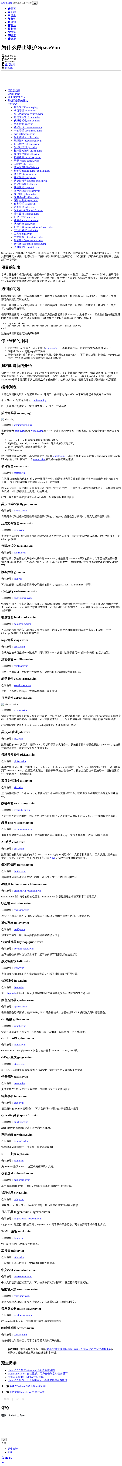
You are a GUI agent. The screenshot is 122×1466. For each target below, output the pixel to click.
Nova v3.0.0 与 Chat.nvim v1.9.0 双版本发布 (31, 1370)
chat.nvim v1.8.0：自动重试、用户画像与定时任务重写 (38, 1373)
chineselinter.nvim (23, 1276)
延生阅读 (13, 1448)
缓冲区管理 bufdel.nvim (26, 167)
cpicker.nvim (20, 1006)
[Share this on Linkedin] (17, 1399)
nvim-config (51, 348)
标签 (13, 18)
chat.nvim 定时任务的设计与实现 (26, 1377)
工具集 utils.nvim (23, 233)
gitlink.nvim (20, 1026)
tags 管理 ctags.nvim (24, 134)
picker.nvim (20, 761)
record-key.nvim (22, 810)
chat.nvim (19, 848)
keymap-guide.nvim (24, 948)
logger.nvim (20, 1218)
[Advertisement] (61, 79)
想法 (13, 25)
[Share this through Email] (22, 1399)
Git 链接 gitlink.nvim (25, 194)
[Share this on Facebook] (12, 1399)
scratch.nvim (20, 1334)
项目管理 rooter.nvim (25, 110)
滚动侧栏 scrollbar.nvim (26, 137)
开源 (13, 22)
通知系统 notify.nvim (25, 177)
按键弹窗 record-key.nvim (27, 157)
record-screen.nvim (23, 829)
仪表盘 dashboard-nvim (26, 220)
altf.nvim (18, 787)
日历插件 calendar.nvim (26, 144)
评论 (10, 1452)
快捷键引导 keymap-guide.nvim (30, 180)
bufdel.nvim (20, 871)
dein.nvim (20, 430)
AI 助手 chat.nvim (23, 164)
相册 (13, 28)
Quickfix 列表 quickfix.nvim (28, 210)
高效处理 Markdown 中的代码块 (27, 1392)
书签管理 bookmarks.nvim (28, 130)
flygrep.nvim (20, 510)
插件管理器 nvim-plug (26, 107)
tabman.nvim (34, 890)
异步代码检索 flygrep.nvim (28, 114)
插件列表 (13, 104)
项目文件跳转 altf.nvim (26, 154)
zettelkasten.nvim (22, 685)
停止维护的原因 (16, 97)
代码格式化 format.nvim (27, 120)
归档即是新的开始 (18, 100)
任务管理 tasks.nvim (24, 203)
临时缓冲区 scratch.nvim (27, 247)
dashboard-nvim (22, 1180)
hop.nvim (19, 987)
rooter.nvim (19, 472)
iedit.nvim (19, 968)
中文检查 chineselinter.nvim (28, 237)
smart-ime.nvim (22, 1296)
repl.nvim (19, 1160)
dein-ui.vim (39, 459)
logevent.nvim (35, 1218)
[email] (6, 1457)
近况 (13, 38)
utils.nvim (19, 1257)
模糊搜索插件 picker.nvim (28, 150)
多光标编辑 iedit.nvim (25, 184)
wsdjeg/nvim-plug (23, 425)
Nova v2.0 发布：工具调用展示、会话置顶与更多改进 (37, 1380)
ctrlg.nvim (19, 1199)
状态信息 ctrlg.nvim (24, 223)
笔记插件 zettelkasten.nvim (28, 140)
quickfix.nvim (21, 1122)
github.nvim (20, 1044)
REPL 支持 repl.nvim (25, 217)
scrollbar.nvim (21, 666)
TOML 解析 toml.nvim (26, 230)
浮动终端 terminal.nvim (26, 213)
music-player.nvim (23, 1315)
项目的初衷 (14, 90)
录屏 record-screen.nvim (26, 160)
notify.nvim (19, 929)
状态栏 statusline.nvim (25, 174)
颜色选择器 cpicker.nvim (27, 190)
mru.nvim (19, 530)
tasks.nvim (19, 1083)
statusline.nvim (21, 910)
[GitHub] (2, 1457)
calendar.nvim (20, 710)
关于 (13, 35)
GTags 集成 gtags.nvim (26, 200)
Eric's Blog (6, 2)
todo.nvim (19, 1102)
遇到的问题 (14, 93)
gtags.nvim (19, 1064)
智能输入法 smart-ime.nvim (28, 240)
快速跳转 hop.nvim (24, 187)
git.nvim (18, 578)
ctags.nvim (19, 646)
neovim (9, 67)
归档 (13, 12)
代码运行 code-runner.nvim (28, 127)
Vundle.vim (37, 430)
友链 (13, 32)
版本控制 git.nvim (23, 124)
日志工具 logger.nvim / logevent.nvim (33, 227)
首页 (13, 8)
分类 (13, 15)
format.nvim (20, 552)
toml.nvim (19, 1238)
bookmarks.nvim (22, 624)
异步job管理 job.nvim (25, 147)
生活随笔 (10, 64)
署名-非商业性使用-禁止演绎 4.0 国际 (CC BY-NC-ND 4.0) (78, 1349)
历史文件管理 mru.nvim (27, 117)
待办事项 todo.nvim (24, 207)
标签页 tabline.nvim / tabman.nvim (32, 170)
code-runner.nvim (23, 598)
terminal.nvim (21, 1141)
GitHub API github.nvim (26, 197)
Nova (52, 858)
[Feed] (10, 1457)
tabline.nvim (20, 890)
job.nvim (18, 738)
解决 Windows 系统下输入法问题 (28, 1386)
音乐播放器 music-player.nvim (30, 243)
